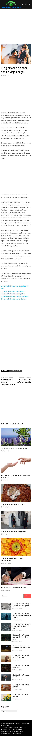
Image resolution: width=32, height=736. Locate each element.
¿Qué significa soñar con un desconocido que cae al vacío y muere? (21, 615)
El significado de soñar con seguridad (13, 531)
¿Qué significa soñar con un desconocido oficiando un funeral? (21, 637)
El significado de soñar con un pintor (12, 294)
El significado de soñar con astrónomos (13, 299)
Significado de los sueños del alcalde (13, 588)
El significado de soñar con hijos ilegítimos (14, 296)
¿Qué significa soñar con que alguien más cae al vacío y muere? (21, 626)
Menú (28, 4)
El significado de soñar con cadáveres (13, 291)
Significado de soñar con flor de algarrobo (15, 448)
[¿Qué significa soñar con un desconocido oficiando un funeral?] (6, 635)
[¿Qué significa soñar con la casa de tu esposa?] (6, 656)
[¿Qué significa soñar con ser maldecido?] (6, 666)
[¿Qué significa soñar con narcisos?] (6, 695)
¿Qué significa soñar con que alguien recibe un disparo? (21, 605)
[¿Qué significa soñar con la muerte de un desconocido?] (6, 646)
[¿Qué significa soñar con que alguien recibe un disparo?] (6, 604)
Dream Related (15, 723)
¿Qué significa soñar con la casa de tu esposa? (20, 656)
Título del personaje (16, 370)
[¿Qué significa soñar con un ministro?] (6, 685)
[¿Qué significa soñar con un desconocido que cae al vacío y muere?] (6, 614)
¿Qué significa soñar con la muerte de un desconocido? (21, 647)
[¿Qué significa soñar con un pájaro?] (6, 675)
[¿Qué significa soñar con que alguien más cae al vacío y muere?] (6, 624)
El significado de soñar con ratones (12, 504)
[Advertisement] (16, 24)
